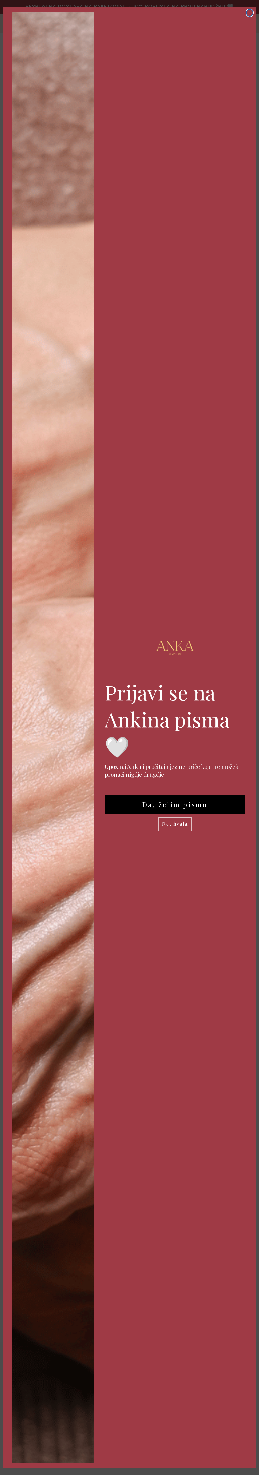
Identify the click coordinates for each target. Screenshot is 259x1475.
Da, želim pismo (174, 804)
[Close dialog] (249, 12)
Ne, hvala (175, 824)
